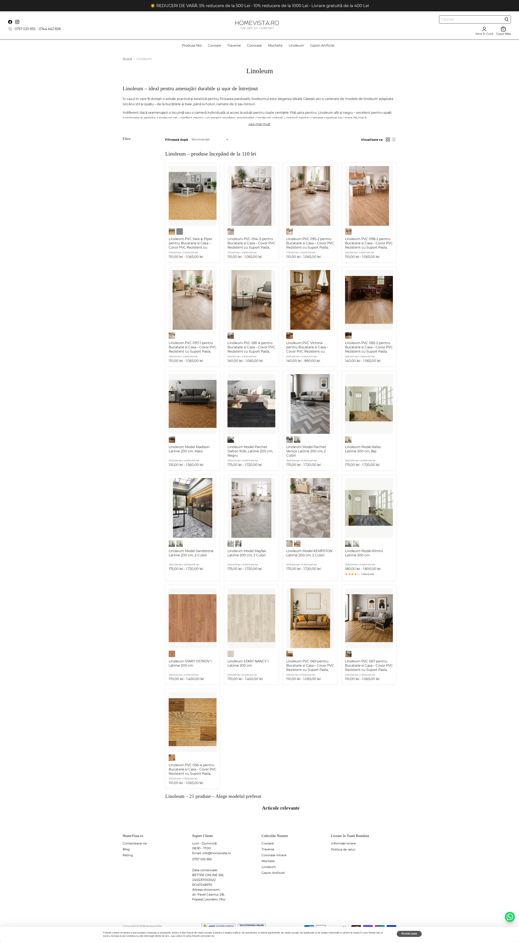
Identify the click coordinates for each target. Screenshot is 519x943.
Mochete (275, 45)
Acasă (127, 59)
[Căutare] (507, 19)
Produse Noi (192, 45)
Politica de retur (343, 849)
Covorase (254, 45)
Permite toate (409, 933)
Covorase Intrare (274, 855)
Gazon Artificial (322, 45)
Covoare (214, 45)
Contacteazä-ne (135, 843)
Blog (126, 849)
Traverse (234, 45)
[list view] (393, 139)
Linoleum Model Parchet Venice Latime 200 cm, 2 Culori (306, 451)
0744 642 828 (50, 29)
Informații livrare (343, 843)
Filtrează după (176, 139)
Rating (128, 855)
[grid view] (388, 139)
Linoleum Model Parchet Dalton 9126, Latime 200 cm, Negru (250, 451)
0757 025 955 (25, 29)
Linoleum (296, 45)
